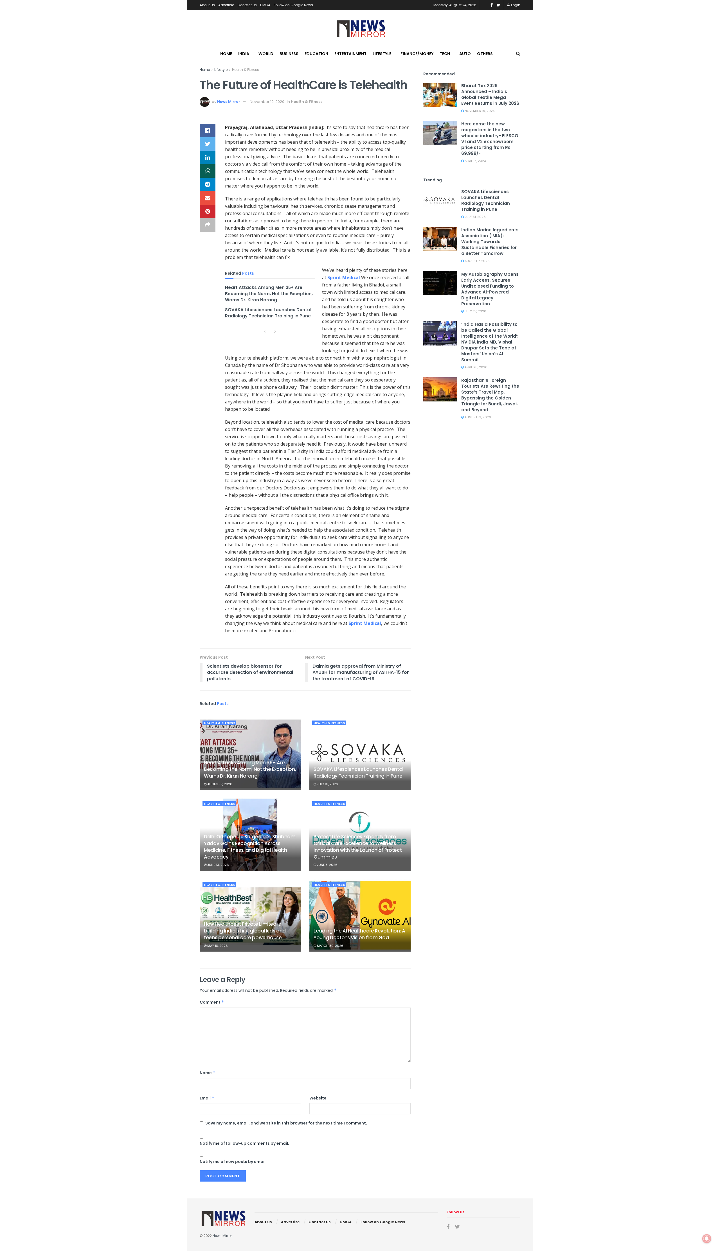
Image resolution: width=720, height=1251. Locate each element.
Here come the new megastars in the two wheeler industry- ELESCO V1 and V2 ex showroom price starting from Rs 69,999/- (489, 138)
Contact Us (247, 5)
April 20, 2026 (475, 367)
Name (207, 1073)
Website (318, 1098)
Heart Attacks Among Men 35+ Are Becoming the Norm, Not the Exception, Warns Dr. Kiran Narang (269, 293)
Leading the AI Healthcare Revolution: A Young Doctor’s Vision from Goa (359, 934)
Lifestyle (382, 54)
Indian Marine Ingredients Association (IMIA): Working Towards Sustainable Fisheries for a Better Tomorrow (490, 241)
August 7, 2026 (219, 784)
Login (515, 5)
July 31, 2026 (327, 784)
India (243, 54)
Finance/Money (416, 54)
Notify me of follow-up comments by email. (244, 1143)
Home (226, 54)
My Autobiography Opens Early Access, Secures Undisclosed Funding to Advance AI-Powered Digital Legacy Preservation (490, 289)
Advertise (226, 5)
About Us (207, 5)
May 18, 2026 (217, 945)
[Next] (275, 332)
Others (485, 54)
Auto (465, 54)
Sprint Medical (343, 277)
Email (207, 1098)
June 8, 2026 (327, 864)
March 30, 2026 (329, 945)
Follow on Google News (293, 5)
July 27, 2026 (475, 311)
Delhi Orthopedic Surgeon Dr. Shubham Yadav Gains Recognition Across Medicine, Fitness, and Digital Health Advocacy (250, 846)
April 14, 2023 (475, 161)
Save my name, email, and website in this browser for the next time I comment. (286, 1123)
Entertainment (350, 54)
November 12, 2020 (267, 101)
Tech (445, 54)
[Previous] (265, 332)
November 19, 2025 (479, 111)
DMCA (265, 5)
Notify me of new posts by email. (233, 1161)
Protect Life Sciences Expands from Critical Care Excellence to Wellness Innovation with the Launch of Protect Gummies (358, 846)
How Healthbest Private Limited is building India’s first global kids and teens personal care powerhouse (245, 931)
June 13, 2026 (217, 864)
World (265, 54)
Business (289, 54)
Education (316, 54)
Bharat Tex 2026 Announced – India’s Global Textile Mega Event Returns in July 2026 (490, 94)
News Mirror (228, 101)
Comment (212, 1002)
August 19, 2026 (477, 417)
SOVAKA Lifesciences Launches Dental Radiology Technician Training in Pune (268, 313)
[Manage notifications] (706, 1238)
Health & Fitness (245, 69)
